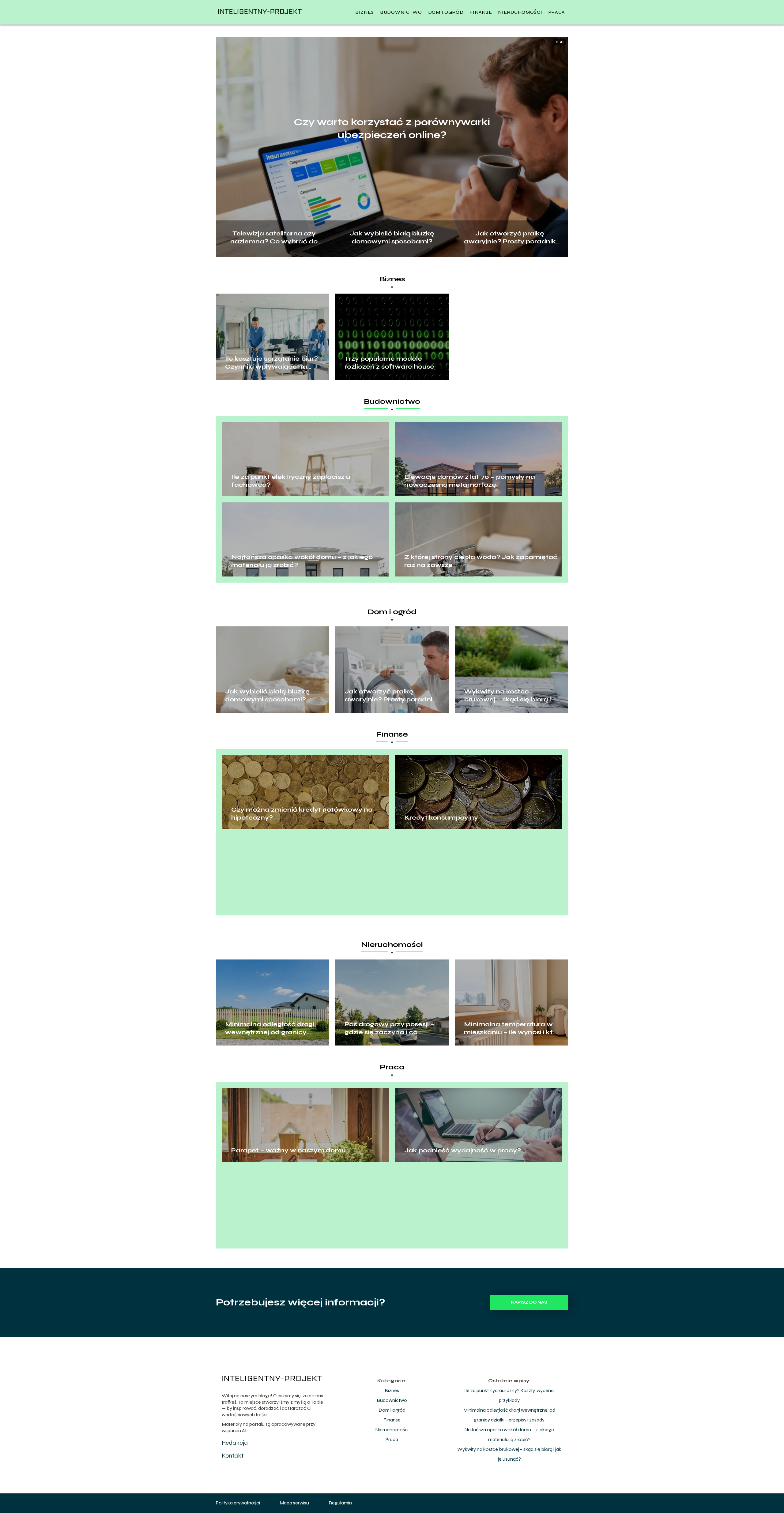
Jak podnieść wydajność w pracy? (462, 1150)
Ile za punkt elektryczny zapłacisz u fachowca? (290, 481)
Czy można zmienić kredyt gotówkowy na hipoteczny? (302, 813)
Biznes (364, 12)
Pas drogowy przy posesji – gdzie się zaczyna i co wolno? (389, 1028)
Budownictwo (401, 12)
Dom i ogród (446, 12)
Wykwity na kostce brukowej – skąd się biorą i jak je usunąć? (507, 696)
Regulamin (340, 1503)
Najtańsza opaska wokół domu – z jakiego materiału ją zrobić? (302, 561)
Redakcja (235, 1443)
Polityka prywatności (238, 1503)
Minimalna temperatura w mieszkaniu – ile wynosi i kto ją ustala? (510, 1028)
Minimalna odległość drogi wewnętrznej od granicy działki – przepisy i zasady (269, 1028)
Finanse (480, 12)
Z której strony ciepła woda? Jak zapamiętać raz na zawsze (480, 561)
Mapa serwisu (294, 1503)
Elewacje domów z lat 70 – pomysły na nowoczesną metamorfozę (469, 481)
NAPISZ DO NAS (529, 1302)
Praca (556, 12)
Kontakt (232, 1455)
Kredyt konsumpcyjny (441, 817)
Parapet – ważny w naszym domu (288, 1150)
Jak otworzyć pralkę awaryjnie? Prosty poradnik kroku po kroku (510, 237)
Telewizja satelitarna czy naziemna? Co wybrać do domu (274, 237)
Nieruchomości (520, 12)
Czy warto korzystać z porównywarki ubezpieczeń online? (392, 128)
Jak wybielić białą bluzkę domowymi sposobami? (392, 237)
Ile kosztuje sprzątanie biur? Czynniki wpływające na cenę (271, 363)
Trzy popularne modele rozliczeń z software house (389, 362)
